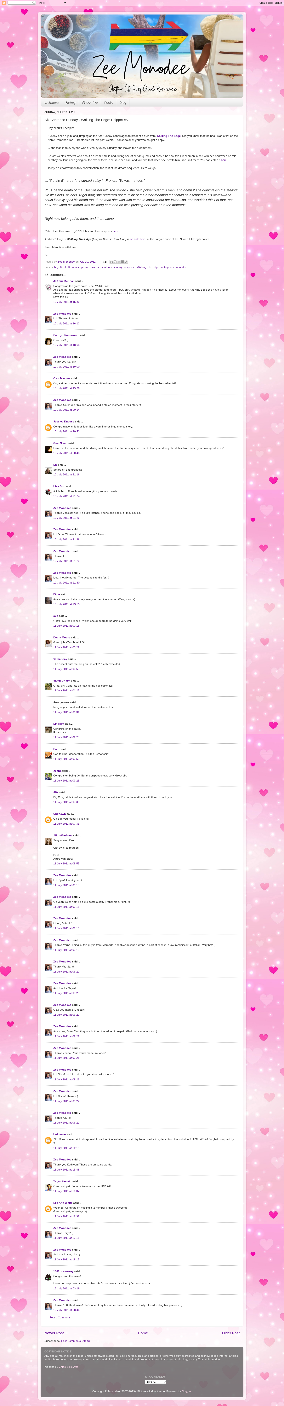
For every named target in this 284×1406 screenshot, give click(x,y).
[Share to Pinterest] (126, 262)
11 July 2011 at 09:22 (66, 1101)
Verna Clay (60, 659)
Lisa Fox (59, 486)
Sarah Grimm (61, 680)
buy (56, 267)
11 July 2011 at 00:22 (66, 647)
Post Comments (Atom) (75, 1340)
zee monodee (178, 267)
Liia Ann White (62, 1202)
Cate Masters (62, 378)
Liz (55, 464)
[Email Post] (104, 261)
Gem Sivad (60, 443)
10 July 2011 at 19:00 (66, 366)
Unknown (59, 813)
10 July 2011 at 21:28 (66, 539)
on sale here (137, 239)
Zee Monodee (62, 313)
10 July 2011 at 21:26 (66, 517)
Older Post (231, 1333)
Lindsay (58, 723)
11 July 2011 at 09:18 (66, 885)
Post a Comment (59, 1317)
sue (55, 615)
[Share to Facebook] (122, 262)
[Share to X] (119, 262)
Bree (56, 749)
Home (143, 1333)
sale (93, 267)
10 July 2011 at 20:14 (66, 409)
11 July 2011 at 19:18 (66, 1237)
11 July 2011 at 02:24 (66, 737)
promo (85, 267)
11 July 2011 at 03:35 (66, 802)
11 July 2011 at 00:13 (66, 625)
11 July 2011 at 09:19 (66, 950)
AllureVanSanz (62, 835)
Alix (55, 792)
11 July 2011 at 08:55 (66, 863)
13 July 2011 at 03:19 (66, 1288)
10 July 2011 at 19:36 (66, 388)
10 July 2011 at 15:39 (66, 301)
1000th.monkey (63, 1271)
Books (108, 103)
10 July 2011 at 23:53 (66, 604)
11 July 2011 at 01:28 (66, 690)
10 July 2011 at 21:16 (66, 474)
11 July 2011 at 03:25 (66, 780)
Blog (122, 103)
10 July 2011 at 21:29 (66, 561)
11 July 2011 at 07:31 (66, 823)
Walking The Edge (168, 135)
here (224, 160)
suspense (129, 267)
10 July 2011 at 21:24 (66, 496)
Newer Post (54, 1333)
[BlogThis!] (115, 262)
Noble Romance (70, 267)
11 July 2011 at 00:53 (66, 669)
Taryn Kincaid (62, 1181)
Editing (70, 103)
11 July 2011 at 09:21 (66, 1036)
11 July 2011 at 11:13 (66, 1148)
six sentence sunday (109, 267)
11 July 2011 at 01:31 (66, 712)
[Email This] (111, 262)
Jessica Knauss (63, 421)
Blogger (186, 1391)
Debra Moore (61, 637)
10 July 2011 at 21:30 (66, 582)
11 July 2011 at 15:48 (66, 1169)
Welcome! (51, 103)
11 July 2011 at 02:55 (66, 759)
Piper (56, 594)
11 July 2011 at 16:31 (66, 1216)
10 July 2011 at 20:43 (66, 431)
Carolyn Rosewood (65, 335)
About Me (90, 103)
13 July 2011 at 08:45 (66, 1310)
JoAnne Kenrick (63, 281)
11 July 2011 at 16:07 (66, 1191)
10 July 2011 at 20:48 (66, 453)
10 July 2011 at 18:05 (66, 345)
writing (165, 267)
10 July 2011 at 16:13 (66, 323)
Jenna (57, 770)
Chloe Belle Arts (68, 1366)
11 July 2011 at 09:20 (66, 971)
